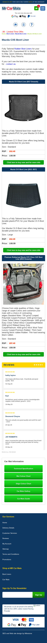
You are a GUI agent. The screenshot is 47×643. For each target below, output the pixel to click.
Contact (24, 24)
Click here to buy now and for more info (23, 162)
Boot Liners (6, 574)
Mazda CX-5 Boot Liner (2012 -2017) (23, 169)
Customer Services (9, 533)
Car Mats (5, 579)
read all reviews (9, 452)
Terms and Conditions (10, 554)
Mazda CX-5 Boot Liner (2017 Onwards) (23, 82)
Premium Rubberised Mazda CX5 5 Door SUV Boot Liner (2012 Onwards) (23, 258)
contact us (11, 64)
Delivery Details (8, 528)
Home (4, 523)
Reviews (5, 538)
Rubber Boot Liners (23, 48)
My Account (6, 544)
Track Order (15, 24)
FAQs (32, 24)
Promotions (6, 559)
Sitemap (5, 549)
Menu (42, 8)
